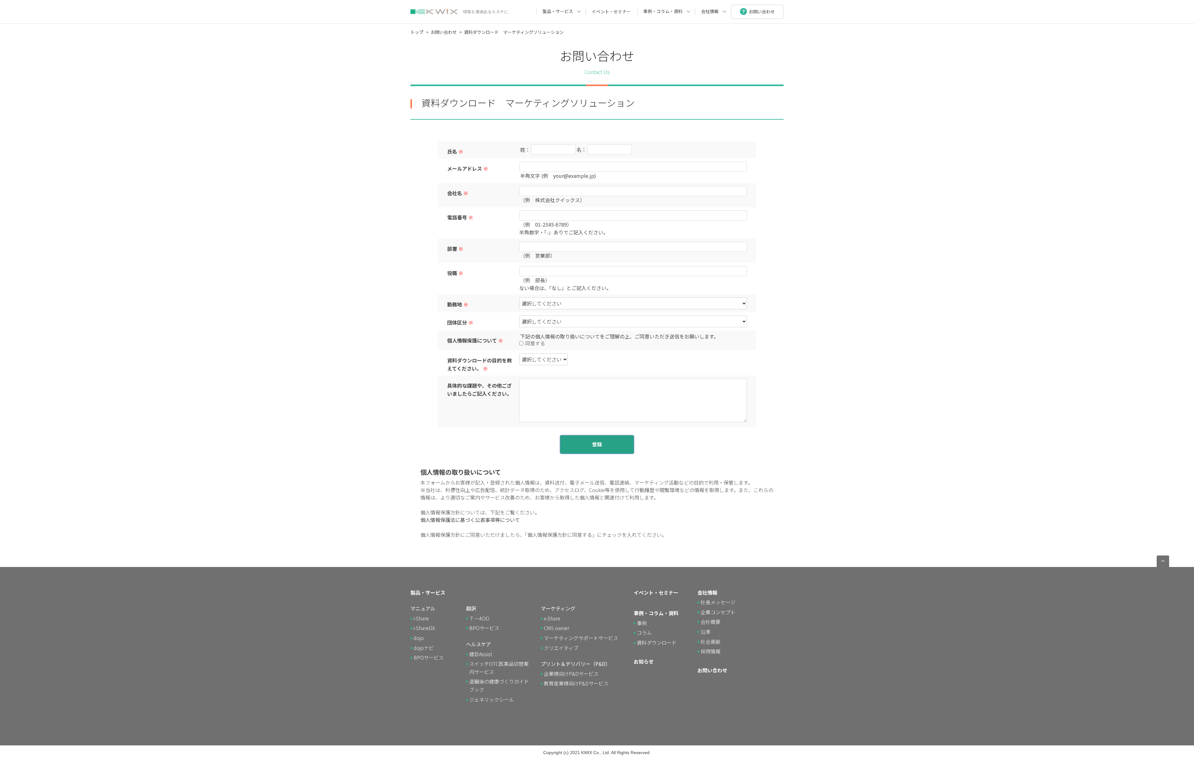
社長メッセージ (718, 602)
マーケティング (558, 608)
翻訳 (471, 608)
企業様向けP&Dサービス (571, 673)
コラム (644, 632)
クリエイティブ (561, 648)
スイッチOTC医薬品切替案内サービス (499, 667)
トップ (416, 32)
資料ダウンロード (657, 642)
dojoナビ (424, 648)
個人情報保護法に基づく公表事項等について (470, 519)
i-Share (421, 618)
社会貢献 (710, 641)
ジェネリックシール (491, 699)
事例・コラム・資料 (663, 11)
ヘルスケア (478, 644)
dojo (419, 638)
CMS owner (556, 628)
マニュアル (422, 608)
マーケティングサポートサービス (581, 638)
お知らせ (644, 661)
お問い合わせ (444, 32)
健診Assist (480, 654)
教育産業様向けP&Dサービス (576, 683)
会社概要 (710, 621)
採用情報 (710, 651)
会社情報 (710, 11)
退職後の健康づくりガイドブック (499, 685)
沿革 (705, 631)
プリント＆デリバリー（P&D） (575, 663)
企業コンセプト (718, 612)
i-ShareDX (424, 628)
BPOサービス (429, 657)
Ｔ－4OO (479, 618)
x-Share (552, 618)
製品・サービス (558, 11)
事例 (642, 623)
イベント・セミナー (611, 11)
